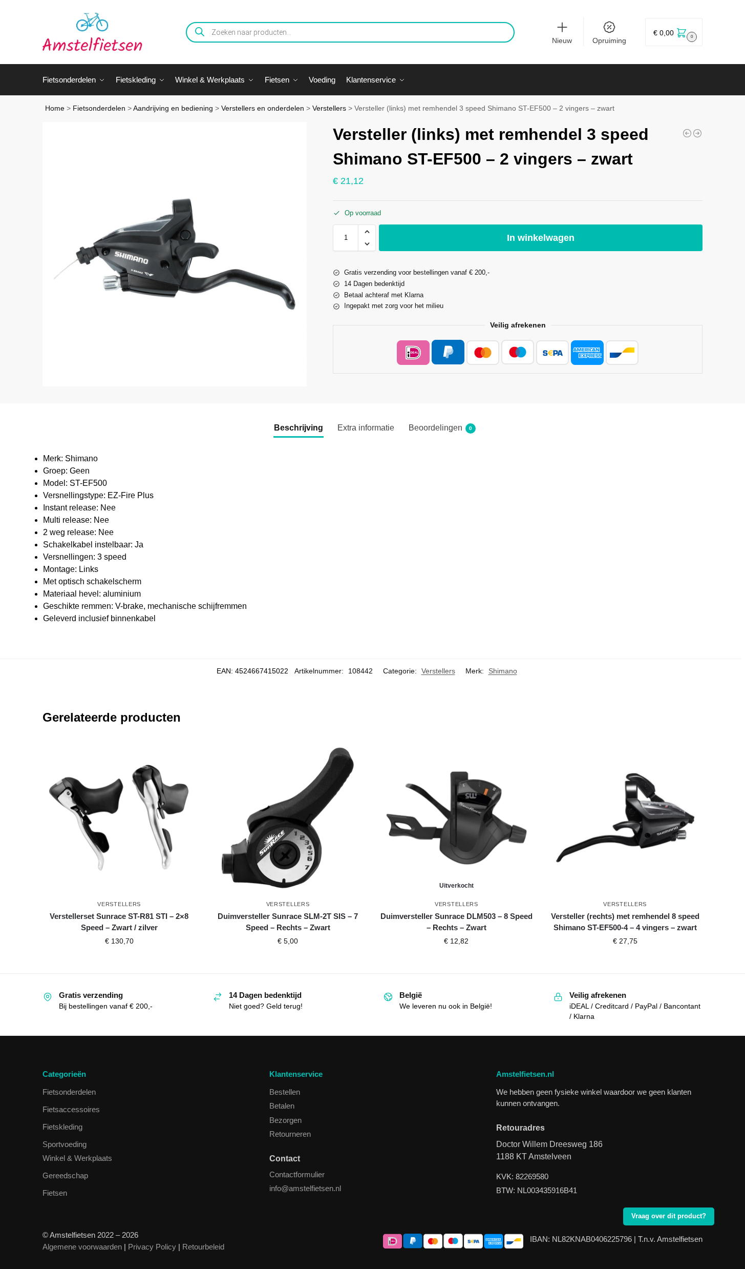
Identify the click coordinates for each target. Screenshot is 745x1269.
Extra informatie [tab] (365, 427)
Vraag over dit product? (668, 1216)
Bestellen (284, 1092)
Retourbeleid (203, 1246)
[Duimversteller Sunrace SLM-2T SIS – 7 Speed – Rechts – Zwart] (287, 817)
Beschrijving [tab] (298, 427)
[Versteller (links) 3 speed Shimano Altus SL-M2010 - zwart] (687, 133)
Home (55, 108)
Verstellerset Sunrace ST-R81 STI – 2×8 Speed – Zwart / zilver (119, 922)
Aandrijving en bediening (173, 108)
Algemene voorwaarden (82, 1246)
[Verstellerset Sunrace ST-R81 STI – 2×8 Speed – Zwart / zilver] (119, 817)
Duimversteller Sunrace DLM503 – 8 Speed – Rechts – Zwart (456, 922)
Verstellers (329, 108)
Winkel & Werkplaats (77, 1158)
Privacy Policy (152, 1246)
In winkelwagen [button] (119, 963)
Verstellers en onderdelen (262, 108)
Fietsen (54, 1193)
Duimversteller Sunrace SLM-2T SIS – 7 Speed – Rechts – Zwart (288, 922)
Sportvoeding (64, 1144)
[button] (674, 32)
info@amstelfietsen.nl (305, 1188)
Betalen (281, 1105)
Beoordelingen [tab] (440, 427)
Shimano (502, 671)
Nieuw (562, 40)
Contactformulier (297, 1174)
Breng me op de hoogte (456, 963)
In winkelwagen (540, 238)
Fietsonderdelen (99, 108)
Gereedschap (65, 1175)
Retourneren (290, 1134)
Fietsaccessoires (71, 1109)
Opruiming (609, 40)
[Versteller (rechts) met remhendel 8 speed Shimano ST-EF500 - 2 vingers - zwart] (697, 133)
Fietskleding (62, 1126)
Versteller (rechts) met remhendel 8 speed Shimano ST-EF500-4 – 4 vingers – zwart (625, 922)
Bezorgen (285, 1120)
